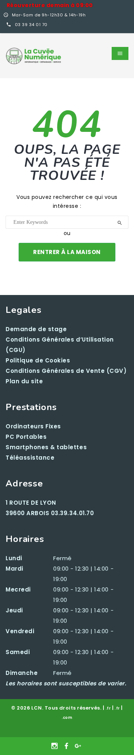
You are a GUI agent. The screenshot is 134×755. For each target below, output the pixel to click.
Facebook (67, 746)
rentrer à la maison (67, 252)
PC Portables (26, 437)
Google (78, 746)
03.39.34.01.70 (72, 513)
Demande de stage (36, 329)
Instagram (55, 746)
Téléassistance (30, 457)
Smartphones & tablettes (46, 447)
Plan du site (24, 381)
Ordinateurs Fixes (33, 426)
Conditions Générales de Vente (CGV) (66, 371)
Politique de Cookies (38, 360)
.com (67, 717)
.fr (108, 708)
